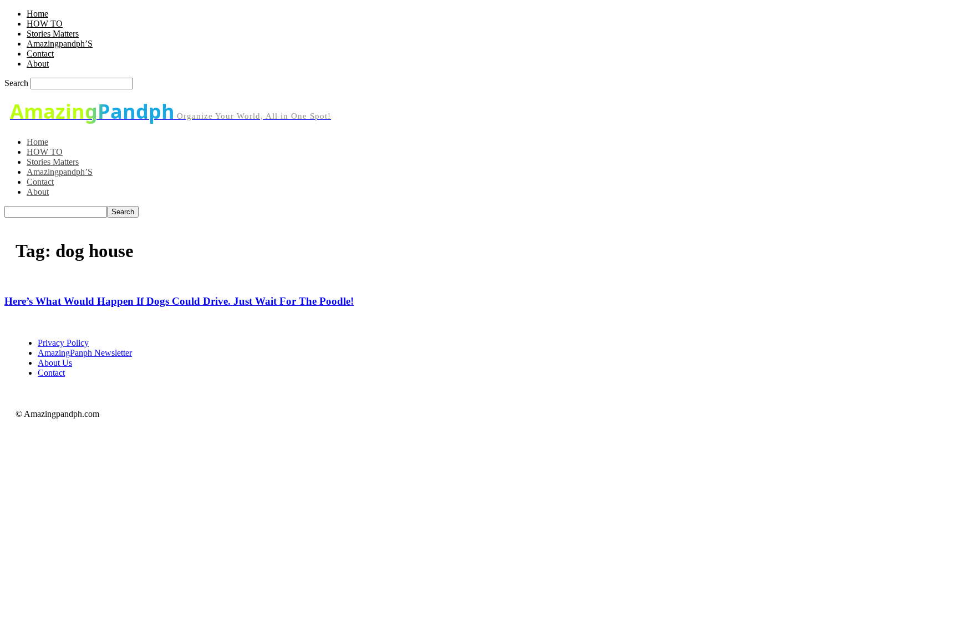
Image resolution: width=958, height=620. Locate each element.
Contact (40, 53)
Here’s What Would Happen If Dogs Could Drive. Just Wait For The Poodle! (179, 301)
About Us (55, 362)
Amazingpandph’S (60, 43)
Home (37, 13)
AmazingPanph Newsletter (85, 352)
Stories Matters (53, 33)
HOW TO (45, 23)
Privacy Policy (63, 342)
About (38, 63)
